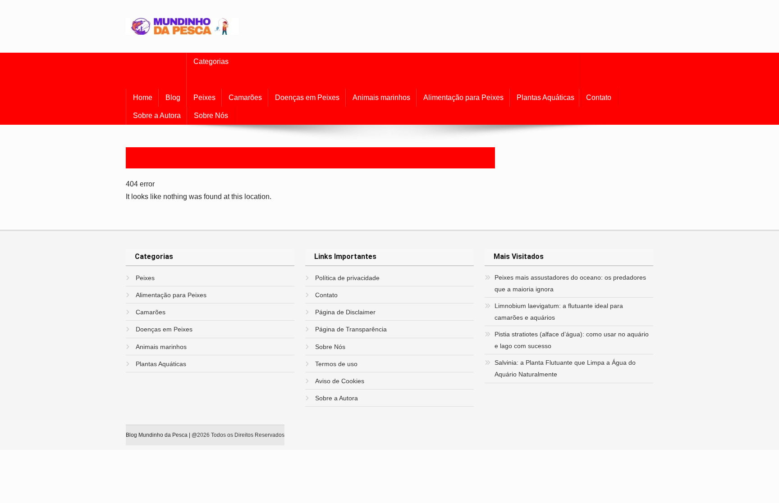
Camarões (245, 97)
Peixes (204, 97)
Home (142, 97)
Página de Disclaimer (345, 312)
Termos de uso (336, 363)
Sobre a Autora (157, 115)
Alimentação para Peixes (463, 97)
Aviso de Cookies (339, 381)
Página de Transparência (351, 329)
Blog (172, 97)
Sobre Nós (211, 115)
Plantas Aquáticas (545, 97)
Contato (598, 97)
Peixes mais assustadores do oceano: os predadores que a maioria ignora (570, 283)
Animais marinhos (381, 97)
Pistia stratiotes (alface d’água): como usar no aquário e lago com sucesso (572, 340)
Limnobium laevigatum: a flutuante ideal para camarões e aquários (559, 311)
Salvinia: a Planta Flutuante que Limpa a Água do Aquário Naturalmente (565, 368)
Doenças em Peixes (307, 97)
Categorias (211, 61)
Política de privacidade (347, 277)
